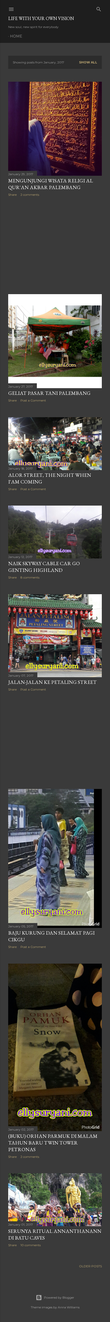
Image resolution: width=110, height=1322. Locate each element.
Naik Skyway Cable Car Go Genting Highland (44, 566)
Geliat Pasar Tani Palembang (49, 393)
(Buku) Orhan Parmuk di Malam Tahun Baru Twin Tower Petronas (52, 1143)
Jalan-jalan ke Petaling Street (52, 682)
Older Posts (90, 1266)
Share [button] (12, 195)
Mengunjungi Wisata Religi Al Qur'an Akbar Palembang (50, 184)
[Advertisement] (55, 245)
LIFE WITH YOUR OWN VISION (41, 18)
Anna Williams (69, 1307)
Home (16, 36)
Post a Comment (33, 400)
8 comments (29, 577)
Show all (88, 62)
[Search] (99, 8)
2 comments (29, 195)
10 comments (30, 1245)
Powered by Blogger (59, 1297)
